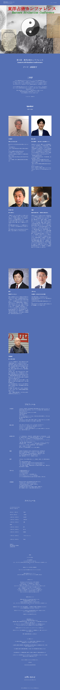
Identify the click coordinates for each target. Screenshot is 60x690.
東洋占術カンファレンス (9, 2)
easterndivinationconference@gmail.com (30, 679)
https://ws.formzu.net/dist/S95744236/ (30, 664)
